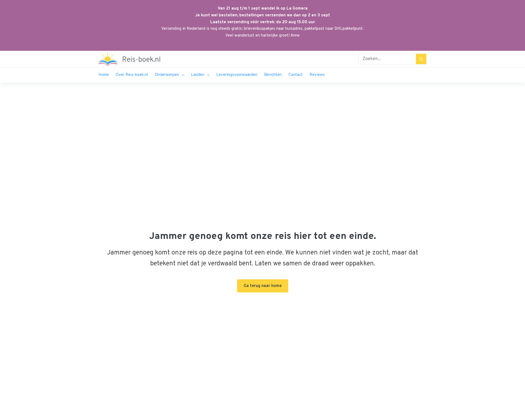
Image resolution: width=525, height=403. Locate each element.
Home (103, 75)
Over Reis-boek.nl (132, 75)
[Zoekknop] (421, 59)
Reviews (317, 75)
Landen (197, 75)
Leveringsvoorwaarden (236, 75)
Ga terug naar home (263, 286)
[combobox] (387, 59)
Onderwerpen (167, 75)
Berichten (273, 75)
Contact (295, 75)
